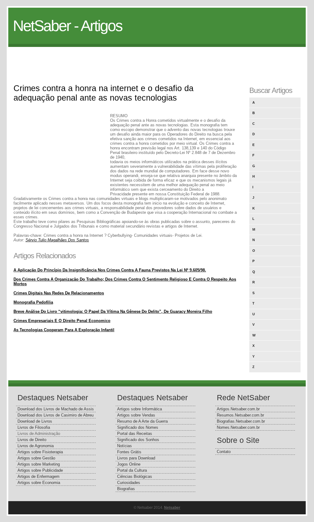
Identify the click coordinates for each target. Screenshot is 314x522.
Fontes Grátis (129, 452)
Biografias (126, 488)
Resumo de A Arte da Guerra (142, 421)
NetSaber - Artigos (67, 25)
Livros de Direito (31, 439)
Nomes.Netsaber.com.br (238, 427)
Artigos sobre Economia (38, 482)
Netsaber (172, 507)
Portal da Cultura (132, 470)
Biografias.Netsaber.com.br (241, 421)
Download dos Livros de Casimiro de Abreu (55, 415)
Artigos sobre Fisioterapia (40, 452)
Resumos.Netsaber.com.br (240, 415)
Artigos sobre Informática (139, 409)
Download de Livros (34, 421)
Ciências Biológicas (134, 476)
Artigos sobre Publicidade (40, 470)
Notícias (124, 445)
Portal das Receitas (134, 433)
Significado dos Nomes (137, 427)
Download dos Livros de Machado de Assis (55, 409)
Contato (224, 451)
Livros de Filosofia (33, 427)
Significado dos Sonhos (138, 439)
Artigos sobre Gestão (36, 458)
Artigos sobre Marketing (38, 464)
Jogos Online (128, 464)
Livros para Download (136, 458)
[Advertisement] (157, 61)
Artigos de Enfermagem (38, 476)
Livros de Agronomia (35, 445)
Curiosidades (128, 482)
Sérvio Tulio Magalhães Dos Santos (57, 240)
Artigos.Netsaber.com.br (238, 409)
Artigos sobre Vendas (136, 415)
